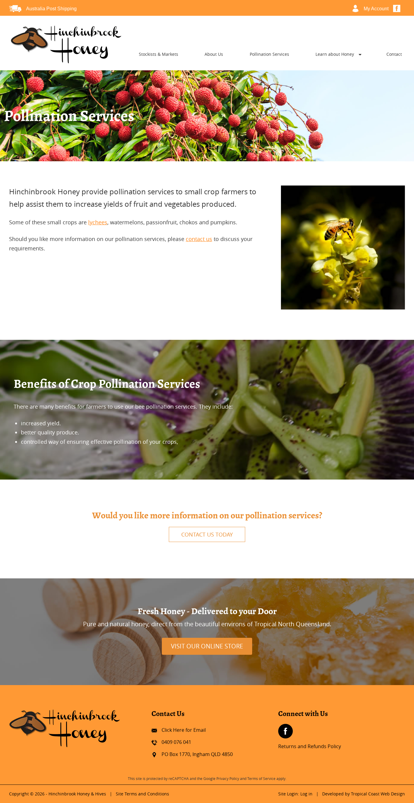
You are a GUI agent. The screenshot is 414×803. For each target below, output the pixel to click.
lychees (97, 222)
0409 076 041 (176, 742)
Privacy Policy (227, 778)
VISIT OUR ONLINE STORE (207, 646)
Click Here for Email (184, 730)
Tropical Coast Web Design (378, 794)
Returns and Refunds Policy (309, 746)
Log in (306, 794)
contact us (199, 239)
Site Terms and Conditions (142, 794)
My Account (376, 8)
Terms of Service (261, 778)
